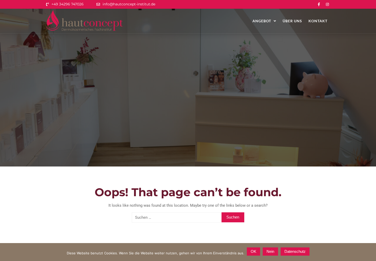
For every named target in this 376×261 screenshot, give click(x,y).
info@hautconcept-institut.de (129, 4)
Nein (270, 251)
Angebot (261, 21)
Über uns (292, 21)
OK (253, 251)
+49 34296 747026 (67, 4)
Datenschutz (295, 251)
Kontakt (317, 21)
